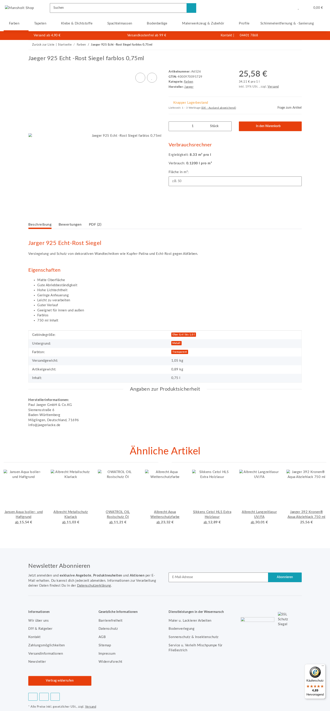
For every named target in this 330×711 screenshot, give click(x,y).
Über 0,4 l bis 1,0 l (183, 334)
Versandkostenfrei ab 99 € (146, 35)
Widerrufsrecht (110, 661)
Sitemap (105, 645)
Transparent (179, 352)
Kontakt (226, 35)
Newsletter (37, 661)
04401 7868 (249, 35)
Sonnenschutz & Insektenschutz (194, 637)
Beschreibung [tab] (39, 224)
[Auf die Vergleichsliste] (140, 78)
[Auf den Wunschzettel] (152, 78)
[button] (289, 8)
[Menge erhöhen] (226, 126)
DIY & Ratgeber (40, 628)
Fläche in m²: (179, 172)
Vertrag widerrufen (60, 680)
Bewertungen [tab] (70, 224)
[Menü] (323, 666)
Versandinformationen (45, 653)
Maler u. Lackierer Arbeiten (190, 620)
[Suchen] (191, 8)
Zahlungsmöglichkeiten (46, 645)
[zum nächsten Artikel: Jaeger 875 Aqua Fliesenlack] (297, 45)
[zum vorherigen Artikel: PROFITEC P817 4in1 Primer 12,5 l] (287, 45)
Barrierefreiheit (111, 620)
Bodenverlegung (181, 628)
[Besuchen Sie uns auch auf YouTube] (43, 697)
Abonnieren (285, 577)
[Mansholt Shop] (19, 8)
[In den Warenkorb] (31, 52)
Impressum (107, 653)
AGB (102, 637)
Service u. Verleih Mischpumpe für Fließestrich (195, 648)
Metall (176, 343)
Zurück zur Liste (43, 44)
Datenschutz (108, 628)
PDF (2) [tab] (95, 224)
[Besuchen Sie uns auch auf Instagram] (55, 697)
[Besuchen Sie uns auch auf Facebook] (32, 697)
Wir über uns (38, 620)
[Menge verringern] (173, 126)
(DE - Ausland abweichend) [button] (218, 107)
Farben (188, 81)
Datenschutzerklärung (94, 585)
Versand (273, 86)
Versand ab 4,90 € (47, 35)
